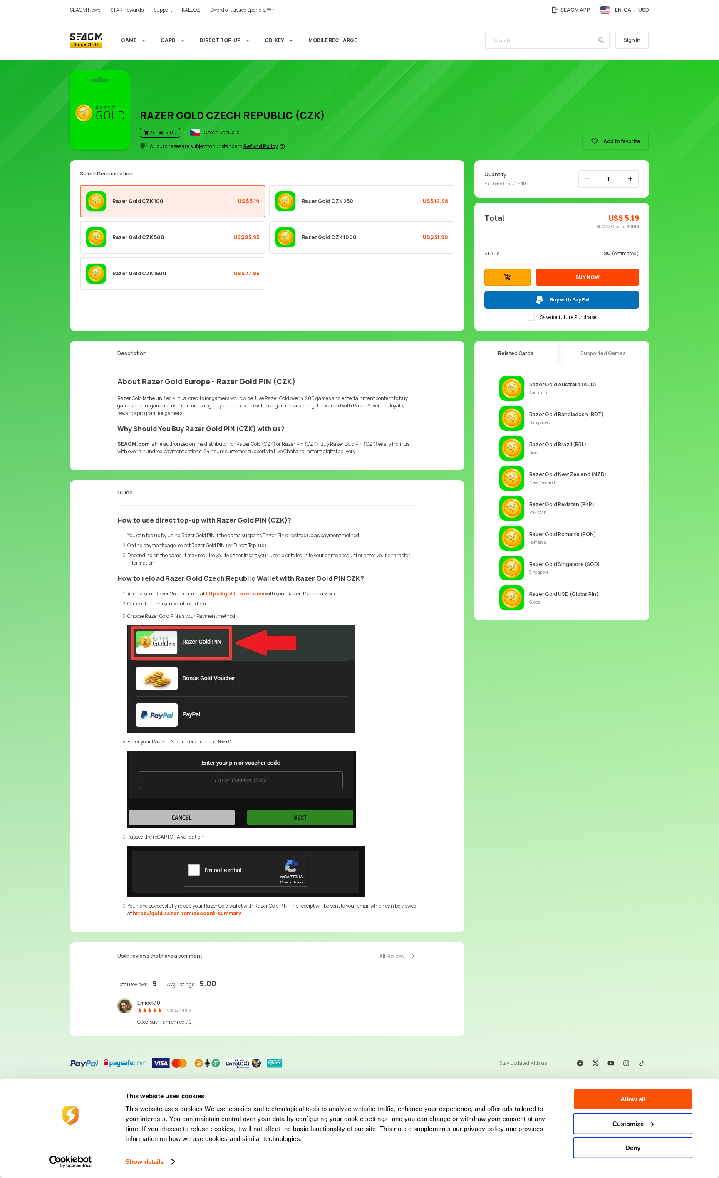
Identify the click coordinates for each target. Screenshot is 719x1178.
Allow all (632, 1099)
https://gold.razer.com (235, 593)
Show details (145, 1161)
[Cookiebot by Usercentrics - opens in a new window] (70, 1162)
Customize (628, 1123)
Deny (632, 1147)
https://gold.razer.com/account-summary (187, 913)
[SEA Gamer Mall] (86, 40)
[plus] (630, 179)
